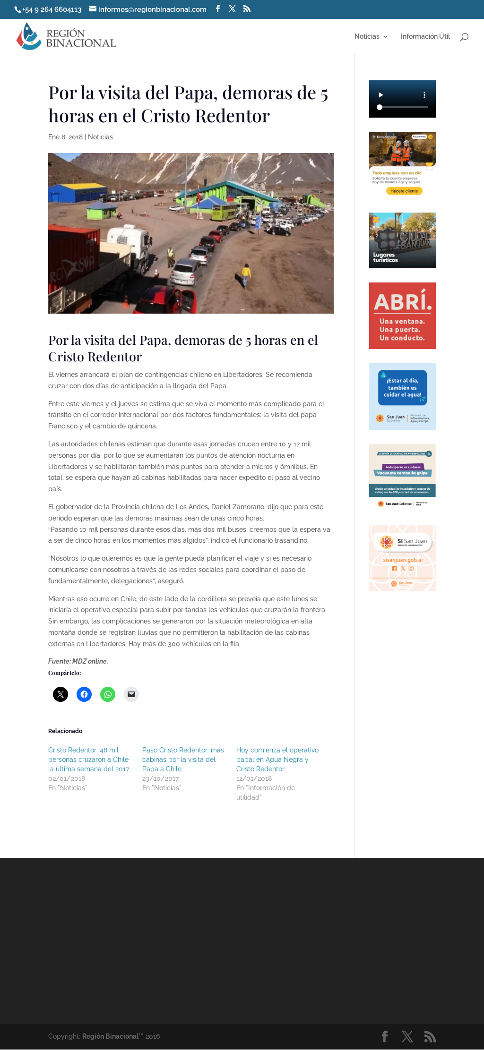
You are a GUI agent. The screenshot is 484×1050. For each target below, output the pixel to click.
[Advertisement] (324, 940)
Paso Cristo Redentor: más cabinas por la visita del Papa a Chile (183, 759)
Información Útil (425, 36)
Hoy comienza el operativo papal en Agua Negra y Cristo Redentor (277, 759)
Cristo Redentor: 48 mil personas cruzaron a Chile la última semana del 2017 (88, 759)
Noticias (367, 36)
